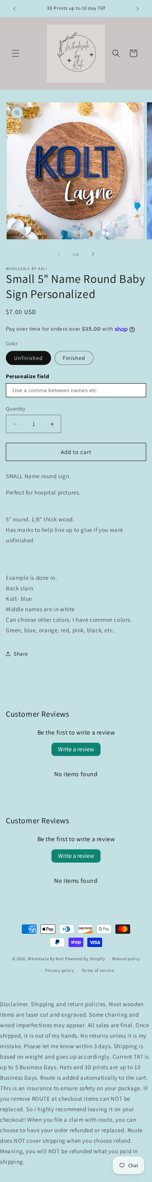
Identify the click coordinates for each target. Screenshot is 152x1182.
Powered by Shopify (85, 958)
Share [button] (21, 653)
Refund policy (126, 958)
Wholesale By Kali (46, 958)
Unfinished (28, 357)
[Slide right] (93, 254)
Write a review (76, 749)
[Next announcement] (137, 8)
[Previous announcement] (14, 8)
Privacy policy (59, 970)
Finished (74, 357)
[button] (15, 53)
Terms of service (97, 970)
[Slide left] (58, 254)
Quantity (15, 408)
